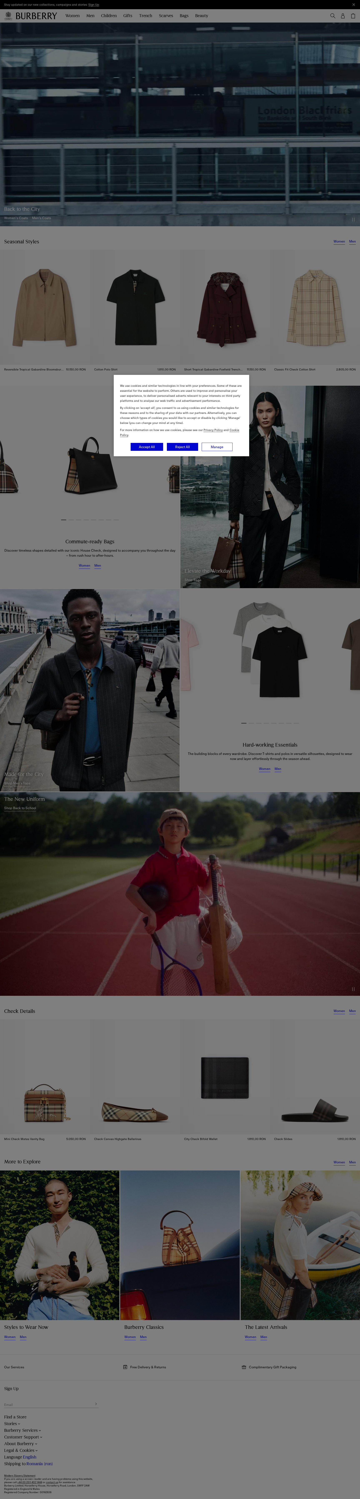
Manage (217, 446)
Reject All (182, 446)
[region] (181, 415)
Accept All (147, 446)
